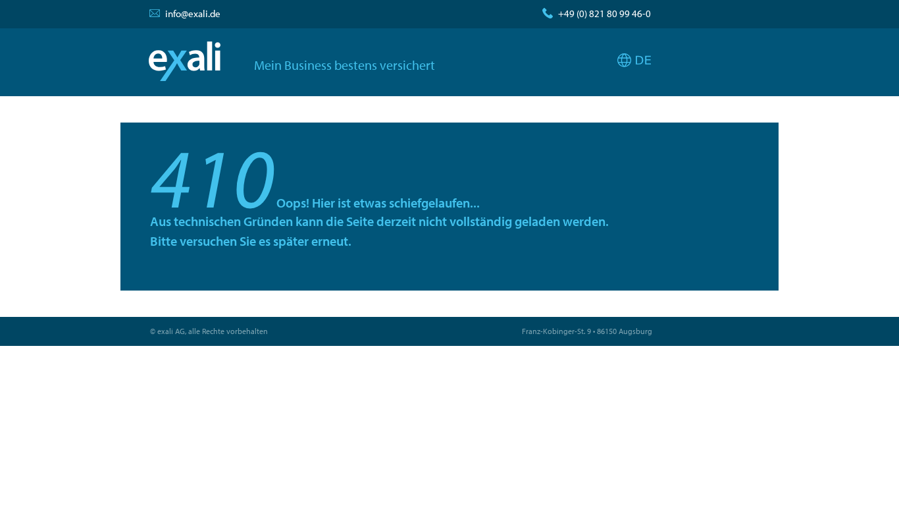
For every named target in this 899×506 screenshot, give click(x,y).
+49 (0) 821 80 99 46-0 (604, 13)
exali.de (185, 61)
